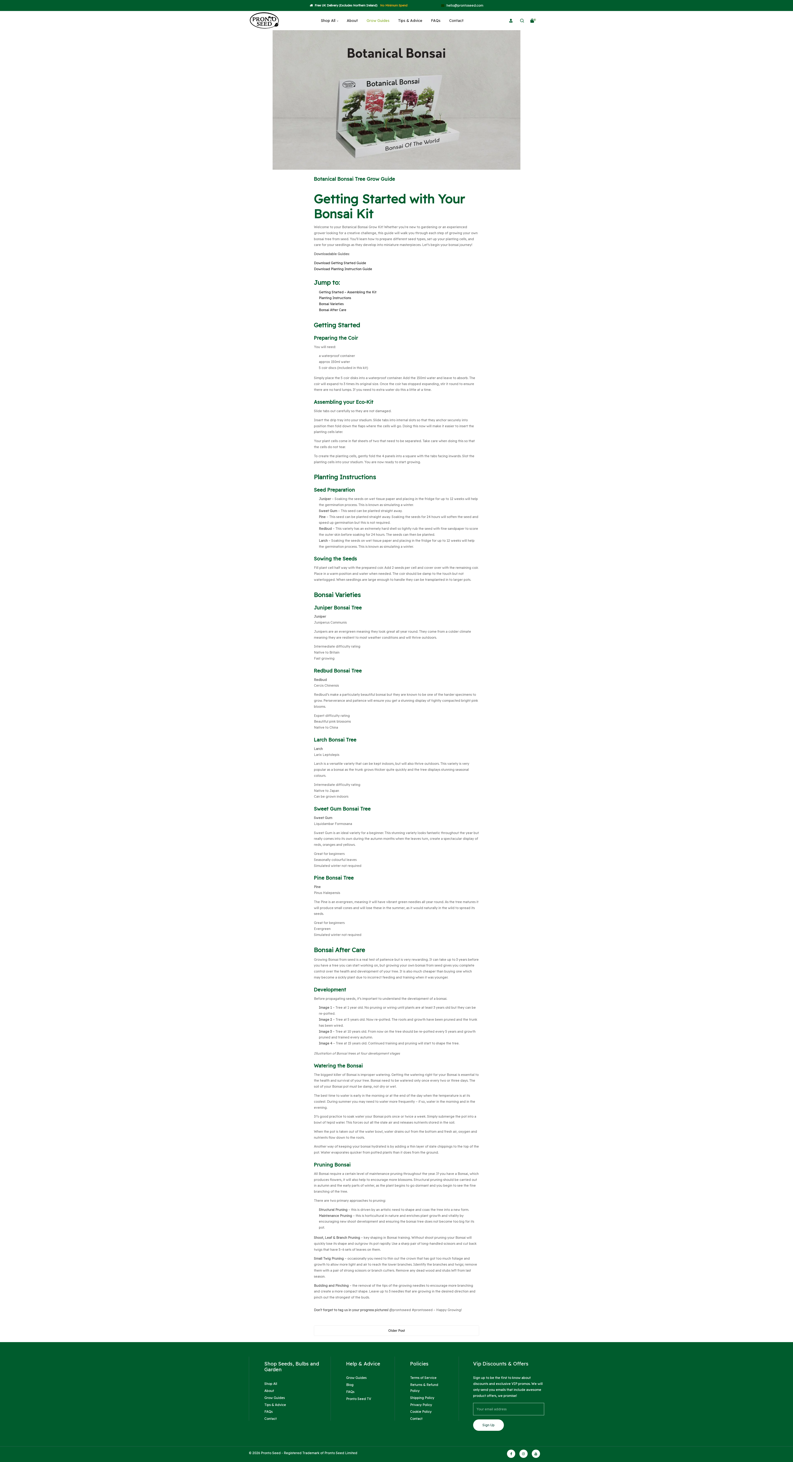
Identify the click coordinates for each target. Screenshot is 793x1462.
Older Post (396, 1330)
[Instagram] (523, 1454)
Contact (270, 1419)
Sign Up (488, 1425)
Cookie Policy (421, 1411)
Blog (350, 1385)
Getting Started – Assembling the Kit (347, 292)
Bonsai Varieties (331, 304)
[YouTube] (535, 1454)
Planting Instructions (335, 298)
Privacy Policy (421, 1405)
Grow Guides (274, 1398)
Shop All (270, 1384)
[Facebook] (511, 1454)
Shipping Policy (422, 1398)
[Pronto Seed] (264, 20)
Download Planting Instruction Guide (343, 269)
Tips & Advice (275, 1405)
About (269, 1391)
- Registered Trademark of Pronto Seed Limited (319, 1453)
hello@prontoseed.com (464, 5)
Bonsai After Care (332, 310)
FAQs (268, 1411)
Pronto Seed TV (358, 1399)
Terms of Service (423, 1378)
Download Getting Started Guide (340, 263)
